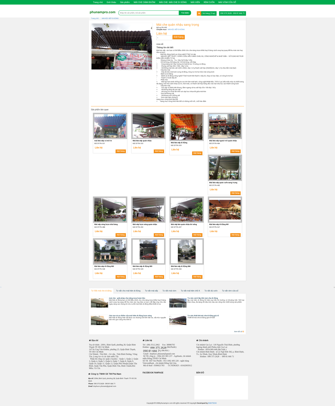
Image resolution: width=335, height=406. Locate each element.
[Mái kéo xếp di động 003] (148, 239)
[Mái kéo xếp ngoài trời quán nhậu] (225, 114)
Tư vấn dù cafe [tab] (210, 291)
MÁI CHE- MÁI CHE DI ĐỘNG (173, 2)
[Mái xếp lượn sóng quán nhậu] (148, 197)
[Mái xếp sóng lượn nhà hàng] (110, 197)
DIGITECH (212, 403)
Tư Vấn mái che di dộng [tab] (101, 291)
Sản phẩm (125, 2)
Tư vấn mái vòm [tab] (169, 291)
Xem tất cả (238, 332)
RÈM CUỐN (209, 2)
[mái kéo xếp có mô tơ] (110, 114)
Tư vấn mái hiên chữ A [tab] (190, 291)
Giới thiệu (111, 2)
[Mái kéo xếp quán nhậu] (148, 114)
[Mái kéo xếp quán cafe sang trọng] (225, 155)
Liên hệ (96, 6)
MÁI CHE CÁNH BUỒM (144, 2)
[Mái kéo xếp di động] (186, 114)
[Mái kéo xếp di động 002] (110, 239)
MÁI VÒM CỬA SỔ (227, 2)
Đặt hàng (178, 37)
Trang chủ (98, 2)
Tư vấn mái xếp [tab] (151, 291)
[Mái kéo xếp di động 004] (186, 239)
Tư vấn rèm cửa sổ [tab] (230, 291)
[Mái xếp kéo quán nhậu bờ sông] (186, 197)
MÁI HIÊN (195, 2)
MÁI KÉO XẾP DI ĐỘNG (110, 18)
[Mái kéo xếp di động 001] (225, 197)
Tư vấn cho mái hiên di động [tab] (128, 291)
